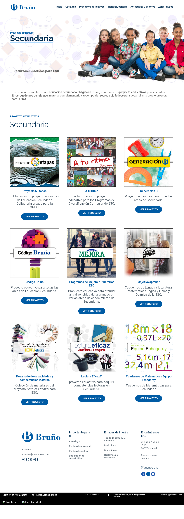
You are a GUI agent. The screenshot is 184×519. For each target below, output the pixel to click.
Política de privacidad (80, 446)
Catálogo (70, 7)
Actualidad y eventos (143, 7)
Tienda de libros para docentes (115, 439)
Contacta (27, 449)
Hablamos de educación (111, 456)
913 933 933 (30, 459)
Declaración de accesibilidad (76, 457)
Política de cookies (78, 451)
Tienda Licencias (117, 7)
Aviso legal (74, 441)
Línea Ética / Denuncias (15, 495)
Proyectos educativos (91, 7)
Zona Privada (165, 7)
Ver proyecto (35, 216)
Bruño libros (110, 445)
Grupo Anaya (110, 450)
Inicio (59, 7)
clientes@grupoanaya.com (35, 454)
